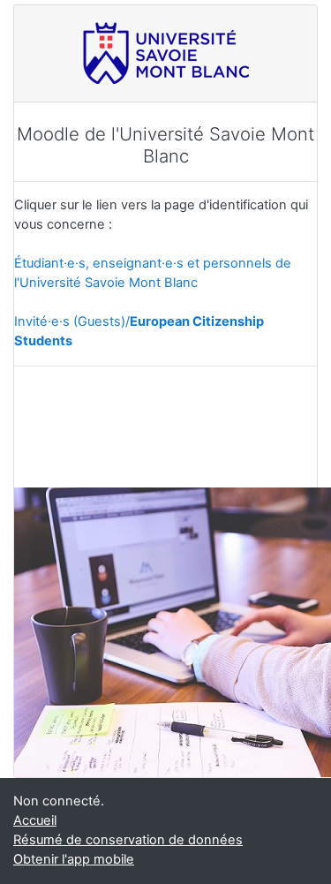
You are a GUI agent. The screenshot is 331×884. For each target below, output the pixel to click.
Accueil (34, 820)
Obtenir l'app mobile (73, 859)
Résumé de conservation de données (128, 840)
